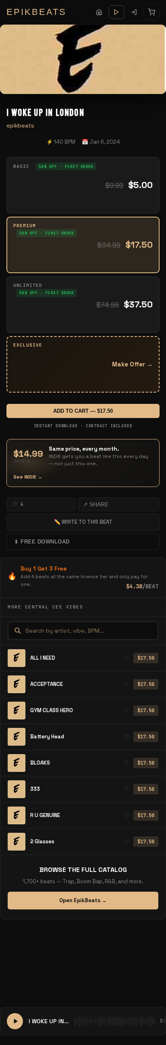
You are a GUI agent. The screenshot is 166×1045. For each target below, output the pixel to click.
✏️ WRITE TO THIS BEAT (83, 521)
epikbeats (20, 125)
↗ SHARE (95, 504)
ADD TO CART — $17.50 (83, 411)
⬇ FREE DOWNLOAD (42, 542)
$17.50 (145, 658)
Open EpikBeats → (83, 900)
